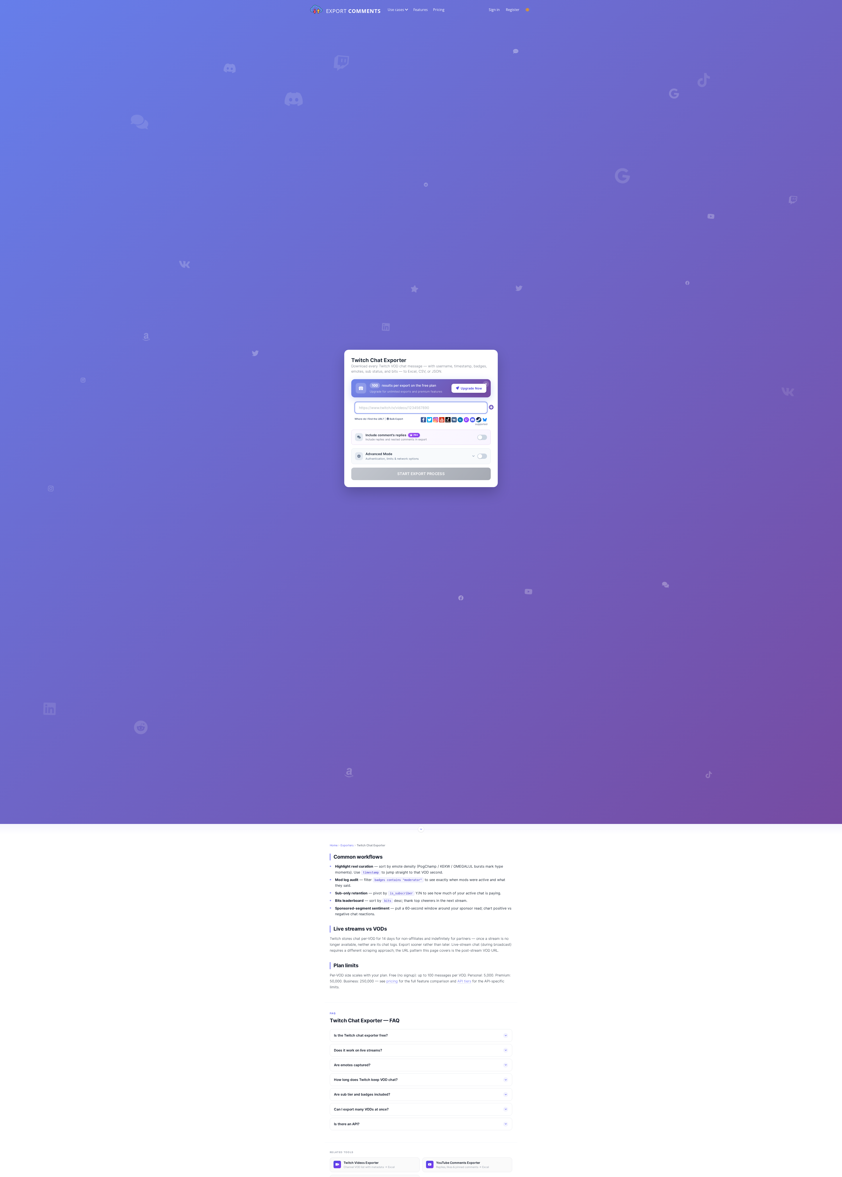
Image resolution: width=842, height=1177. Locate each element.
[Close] (486, 384)
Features (420, 9)
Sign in (494, 9)
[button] (397, 10)
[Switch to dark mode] (527, 9)
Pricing (438, 9)
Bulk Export (396, 418)
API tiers (464, 981)
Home (333, 845)
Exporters (347, 845)
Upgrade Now (471, 388)
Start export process (421, 474)
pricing (392, 981)
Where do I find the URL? (369, 418)
